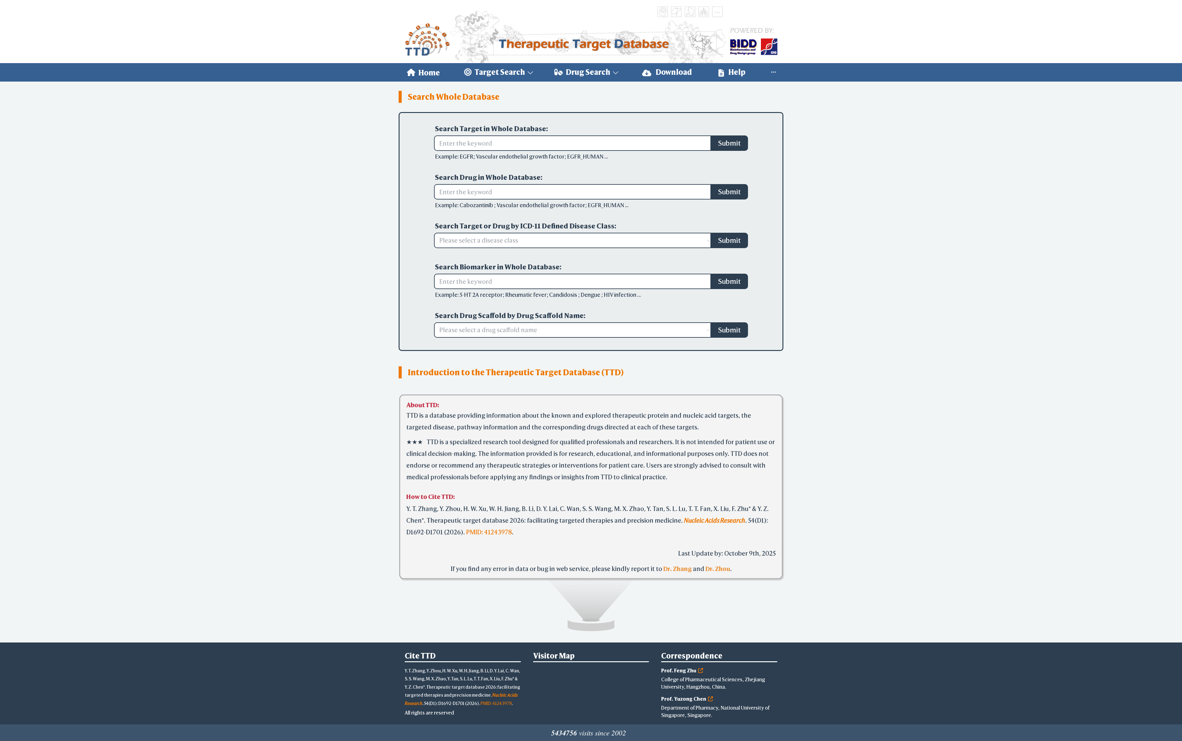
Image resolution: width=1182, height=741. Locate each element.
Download (673, 72)
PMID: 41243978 (489, 532)
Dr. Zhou (718, 569)
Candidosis (563, 295)
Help (736, 72)
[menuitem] (423, 72)
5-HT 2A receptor (481, 295)
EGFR (466, 156)
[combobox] (569, 240)
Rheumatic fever (526, 295)
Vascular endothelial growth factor (520, 156)
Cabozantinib (477, 205)
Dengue (591, 295)
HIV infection (620, 295)
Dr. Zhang (677, 569)
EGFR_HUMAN (585, 156)
